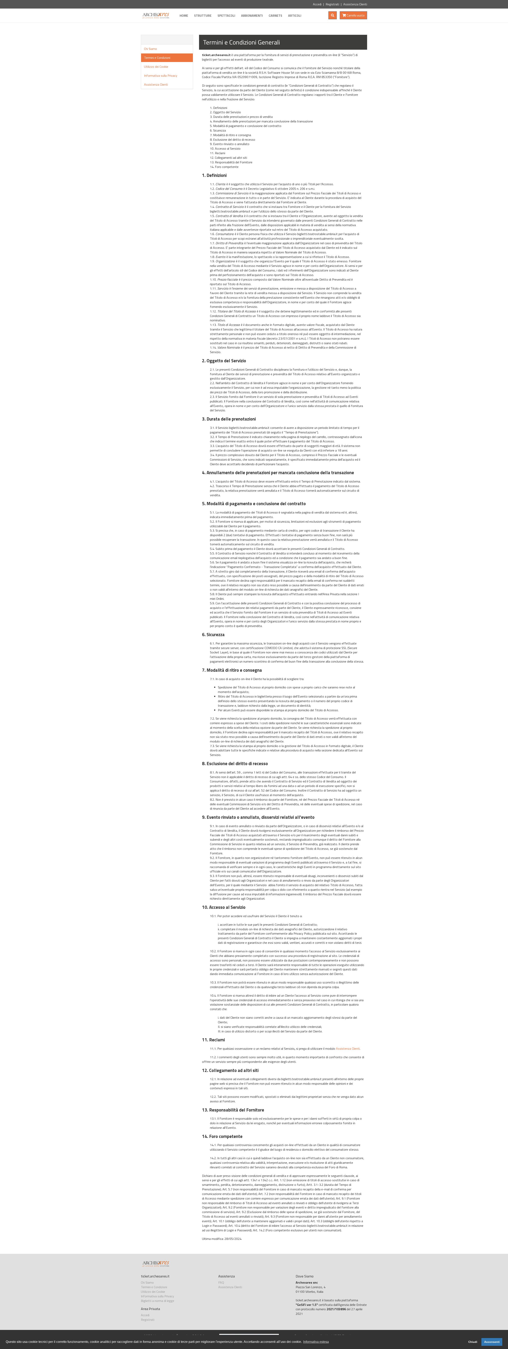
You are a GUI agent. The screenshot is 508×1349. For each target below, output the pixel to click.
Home (184, 15)
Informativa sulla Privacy (160, 75)
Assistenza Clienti (355, 4)
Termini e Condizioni (157, 57)
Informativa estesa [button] (316, 1341)
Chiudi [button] (472, 1341)
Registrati (332, 4)
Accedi (317, 4)
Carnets (275, 15)
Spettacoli (226, 15)
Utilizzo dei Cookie (156, 66)
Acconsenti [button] (492, 1341)
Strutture (203, 15)
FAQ (221, 1282)
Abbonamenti (252, 15)
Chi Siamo (150, 48)
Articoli (294, 15)
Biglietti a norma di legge (157, 1300)
